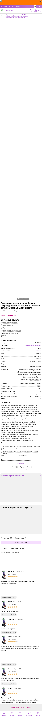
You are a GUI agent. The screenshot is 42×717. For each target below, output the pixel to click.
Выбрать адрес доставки (10, 6)
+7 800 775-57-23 (21, 466)
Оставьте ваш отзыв (21, 542)
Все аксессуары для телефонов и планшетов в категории (21, 446)
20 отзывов (6, 311)
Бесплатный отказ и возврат (12, 330)
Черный (38, 351)
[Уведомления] (39, 6)
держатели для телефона (33, 345)
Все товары (11, 449)
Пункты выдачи (8, 325)
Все (39, 476)
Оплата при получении (10, 333)
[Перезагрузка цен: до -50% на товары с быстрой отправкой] (21, 2)
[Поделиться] (39, 10)
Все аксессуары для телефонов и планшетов (20, 452)
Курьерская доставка (10, 328)
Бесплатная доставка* (10, 323)
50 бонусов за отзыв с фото (12, 336)
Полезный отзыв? (9, 597)
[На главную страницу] (2, 10)
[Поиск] (31, 10)
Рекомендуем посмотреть (13, 475)
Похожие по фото (23, 299)
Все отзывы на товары (15, 456)
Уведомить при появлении (21, 707)
